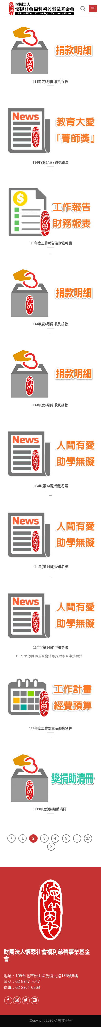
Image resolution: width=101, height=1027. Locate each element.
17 (88, 838)
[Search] (82, 8)
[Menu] (93, 9)
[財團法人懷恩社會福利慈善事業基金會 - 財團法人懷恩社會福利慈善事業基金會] (42, 8)
